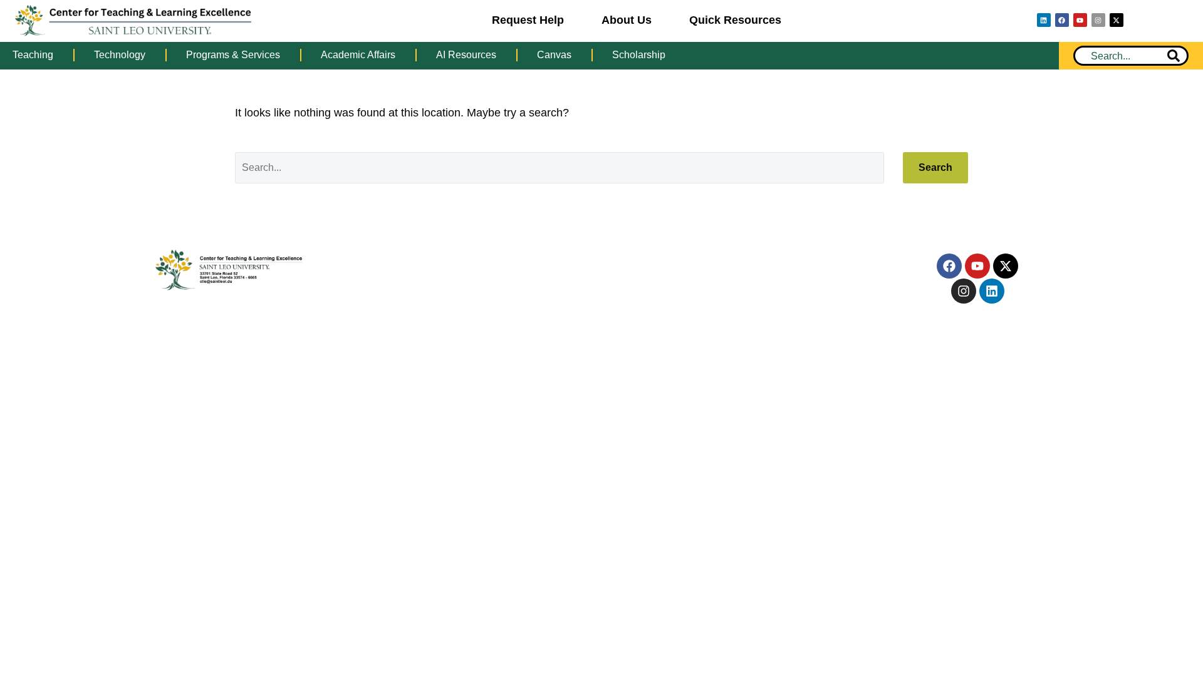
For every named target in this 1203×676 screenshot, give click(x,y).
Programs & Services (233, 54)
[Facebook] (1062, 20)
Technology (119, 54)
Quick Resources (735, 20)
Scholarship (638, 54)
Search (935, 167)
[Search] (1173, 56)
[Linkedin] (1044, 20)
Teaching (33, 54)
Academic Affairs (358, 54)
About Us (627, 20)
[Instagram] (1098, 20)
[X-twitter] (1116, 20)
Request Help (528, 20)
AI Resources (466, 54)
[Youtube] (1080, 20)
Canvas (554, 54)
